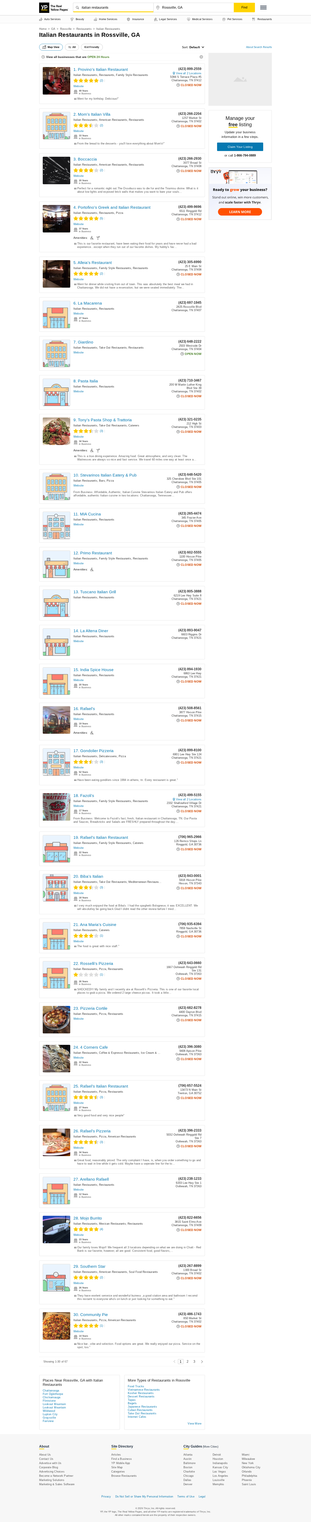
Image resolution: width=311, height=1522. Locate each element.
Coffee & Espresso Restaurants (119, 1052)
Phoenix (247, 1480)
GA (53, 28)
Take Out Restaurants (113, 347)
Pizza (119, 212)
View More (194, 1423)
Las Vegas (219, 1471)
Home (43, 28)
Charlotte (189, 1471)
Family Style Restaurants (132, 75)
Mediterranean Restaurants (145, 881)
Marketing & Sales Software (56, 1484)
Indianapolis (220, 1463)
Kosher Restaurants (141, 1393)
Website (78, 86)
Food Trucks (136, 1386)
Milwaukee (248, 1458)
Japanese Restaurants (142, 1406)
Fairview (48, 1421)
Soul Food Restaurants (143, 1271)
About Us (45, 1454)
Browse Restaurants (124, 1475)
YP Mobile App (120, 1463)
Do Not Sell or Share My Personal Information (144, 1496)
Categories (118, 1471)
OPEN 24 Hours (98, 57)
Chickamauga (51, 1397)
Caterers (133, 425)
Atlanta (187, 1454)
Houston (218, 1458)
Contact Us (46, 1458)
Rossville (66, 28)
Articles (116, 1454)
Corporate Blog (48, 1467)
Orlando (247, 1471)
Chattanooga (51, 1390)
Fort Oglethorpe (53, 1394)
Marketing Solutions (51, 1480)
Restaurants (84, 28)
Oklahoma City (251, 1467)
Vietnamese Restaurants (144, 1389)
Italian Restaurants (85, 75)
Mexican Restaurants (112, 1223)
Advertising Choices (52, 1471)
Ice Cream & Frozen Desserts (160, 1052)
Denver (187, 1484)
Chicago (188, 1475)
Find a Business (121, 1458)
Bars (102, 480)
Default (194, 47)
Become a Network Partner (56, 1475)
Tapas (132, 1399)
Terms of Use (185, 1496)
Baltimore (189, 1463)
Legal (202, 1496)
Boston (187, 1467)
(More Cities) (210, 1446)
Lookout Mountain (54, 1404)
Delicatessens (108, 756)
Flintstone (49, 1400)
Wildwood (49, 1410)
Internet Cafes (137, 1416)
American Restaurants (113, 119)
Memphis (218, 1484)
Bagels (132, 1403)
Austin (187, 1458)
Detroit (217, 1454)
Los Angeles (220, 1475)
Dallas (187, 1480)
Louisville (218, 1480)
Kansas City (220, 1467)
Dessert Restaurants (141, 1396)
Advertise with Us (50, 1463)
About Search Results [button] (259, 47)
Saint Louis (249, 1484)
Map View (53, 47)
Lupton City (50, 1414)
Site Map (117, 1467)
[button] (263, 7)
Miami (245, 1454)
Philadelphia (249, 1475)
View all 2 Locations (188, 73)
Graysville (49, 1417)
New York (248, 1463)
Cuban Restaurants (140, 1410)
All (74, 47)
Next (200, 1361)
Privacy (106, 1496)
